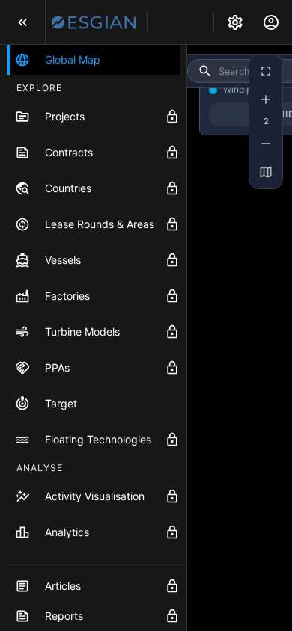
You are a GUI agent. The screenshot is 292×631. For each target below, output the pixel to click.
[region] (239, 338)
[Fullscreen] (265, 71)
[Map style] (265, 171)
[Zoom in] (265, 99)
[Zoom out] (265, 143)
